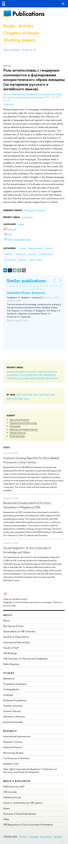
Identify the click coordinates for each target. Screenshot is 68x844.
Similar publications (26, 281)
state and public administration (44, 378)
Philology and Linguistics (34, 210)
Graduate (8, 694)
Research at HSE (29, 49)
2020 (9, 398)
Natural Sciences (18, 432)
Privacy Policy (46, 836)
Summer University (13, 705)
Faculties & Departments (16, 636)
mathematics (13, 378)
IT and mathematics (29, 374)
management (49, 374)
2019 (14, 398)
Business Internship (13, 722)
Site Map (58, 836)
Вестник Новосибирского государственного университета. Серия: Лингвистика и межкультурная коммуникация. (33, 96)
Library (6, 808)
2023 (41, 394)
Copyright (33, 836)
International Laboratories (16, 736)
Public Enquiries (11, 664)
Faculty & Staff (11, 647)
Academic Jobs (10, 763)
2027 (19, 394)
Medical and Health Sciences (24, 429)
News (6, 447)
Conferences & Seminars (16, 758)
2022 (47, 394)
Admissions (9, 678)
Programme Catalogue (15, 683)
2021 (52, 394)
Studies (8, 673)
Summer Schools (12, 711)
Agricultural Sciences (19, 419)
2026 (24, 394)
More (26, 398)
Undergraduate (11, 689)
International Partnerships (16, 642)
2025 (30, 394)
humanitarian (13, 374)
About (8, 615)
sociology (24, 378)
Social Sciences (17, 435)
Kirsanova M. (8, 104)
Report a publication (11, 49)
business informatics (16, 371)
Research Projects (12, 747)
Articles (25, 26)
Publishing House (12, 797)
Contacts (23, 836)
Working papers (19, 40)
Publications (28, 14)
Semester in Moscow (14, 716)
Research (10, 731)
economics (31, 371)
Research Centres (12, 741)
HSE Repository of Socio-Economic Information (28, 824)
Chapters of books (21, 33)
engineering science (47, 371)
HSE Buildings (10, 653)
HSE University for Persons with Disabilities (25, 658)
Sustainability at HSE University (19, 631)
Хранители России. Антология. (26, 292)
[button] (7, 286)
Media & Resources (17, 781)
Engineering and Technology (23, 422)
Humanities (15, 426)
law (40, 374)
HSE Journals (10, 791)
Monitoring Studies (13, 752)
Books (9, 26)
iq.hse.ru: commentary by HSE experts (22, 802)
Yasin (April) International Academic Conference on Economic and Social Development (30, 771)
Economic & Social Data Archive (19, 813)
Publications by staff (14, 786)
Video (6, 819)
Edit (63, 841)
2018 (20, 398)
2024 (35, 394)
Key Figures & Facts (13, 626)
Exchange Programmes (14, 700)
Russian (21, 224)
